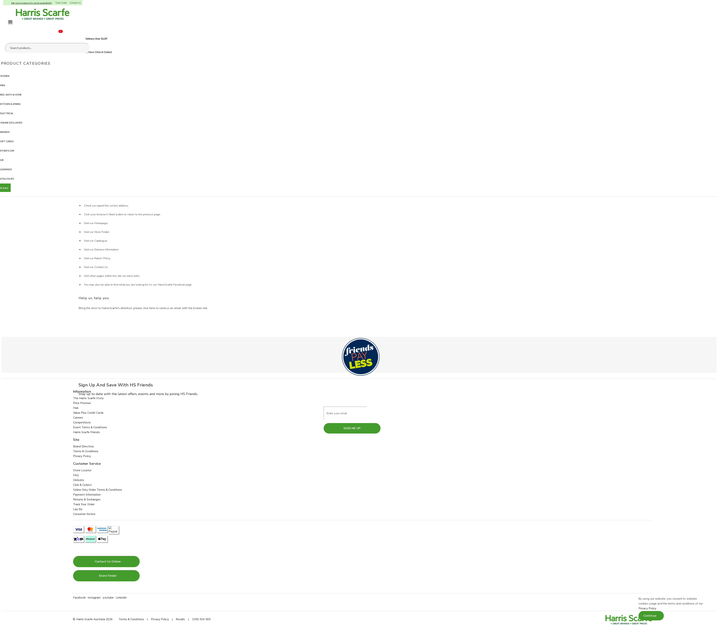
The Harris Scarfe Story (88, 398)
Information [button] (82, 391)
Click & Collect (82, 485)
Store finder (107, 576)
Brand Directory (83, 446)
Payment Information (87, 495)
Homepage (101, 223)
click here (149, 308)
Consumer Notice (84, 514)
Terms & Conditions (86, 451)
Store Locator (82, 470)
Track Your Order (84, 504)
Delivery (78, 480)
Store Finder (101, 232)
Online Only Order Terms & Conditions (97, 490)
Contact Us (75, 2)
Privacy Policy (82, 456)
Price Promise (82, 403)
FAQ (76, 475)
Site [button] (76, 439)
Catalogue (100, 241)
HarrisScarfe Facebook (171, 284)
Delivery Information (106, 249)
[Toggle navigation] (10, 22)
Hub (76, 408)
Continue (649, 616)
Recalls (180, 619)
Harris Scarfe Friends (86, 432)
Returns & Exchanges (87, 499)
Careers (78, 418)
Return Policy (102, 258)
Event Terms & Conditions (90, 427)
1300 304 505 (201, 619)
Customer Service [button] (87, 463)
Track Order (61, 2)
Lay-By (78, 509)
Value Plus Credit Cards (88, 413)
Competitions (82, 422)
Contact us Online (108, 561)
